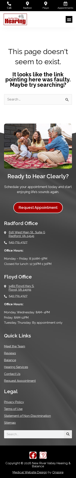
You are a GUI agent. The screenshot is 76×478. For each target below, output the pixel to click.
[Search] (68, 434)
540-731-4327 (18, 242)
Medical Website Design (30, 472)
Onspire (57, 472)
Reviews (10, 353)
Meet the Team (14, 346)
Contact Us (12, 374)
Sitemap (10, 423)
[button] (69, 19)
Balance (10, 360)
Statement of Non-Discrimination (27, 416)
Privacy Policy (14, 402)
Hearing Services (16, 367)
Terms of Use (13, 409)
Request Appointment (20, 381)
